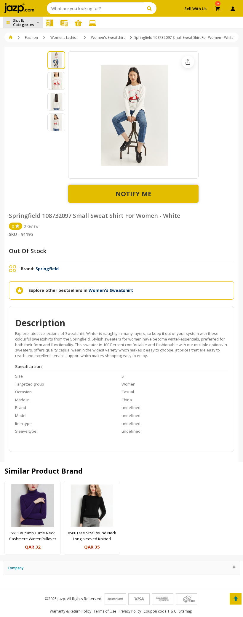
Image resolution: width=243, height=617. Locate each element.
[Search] (150, 8)
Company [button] (15, 567)
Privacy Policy (130, 611)
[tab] (121, 568)
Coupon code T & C (159, 611)
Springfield (47, 268)
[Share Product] (188, 62)
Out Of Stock (28, 251)
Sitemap (185, 611)
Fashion (31, 37)
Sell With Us (195, 8)
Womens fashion (64, 37)
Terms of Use (105, 611)
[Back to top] (236, 599)
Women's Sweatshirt (108, 37)
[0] (218, 9)
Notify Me (133, 193)
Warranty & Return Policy (70, 611)
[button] (11, 37)
